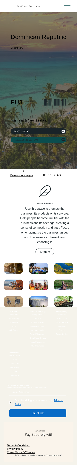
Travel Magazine (37, 334)
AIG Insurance (37, 346)
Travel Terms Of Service (21, 452)
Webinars (15, 363)
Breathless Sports (37, 326)
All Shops (14, 314)
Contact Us (62, 318)
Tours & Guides (37, 322)
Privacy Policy (15, 448)
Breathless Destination (29, 6)
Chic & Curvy (14, 318)
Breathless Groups (38, 338)
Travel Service (62, 322)
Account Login (37, 330)
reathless (40, 431)
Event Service (62, 334)
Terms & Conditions (18, 445)
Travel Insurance (37, 342)
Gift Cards (14, 330)
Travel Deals (14, 356)
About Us (62, 314)
